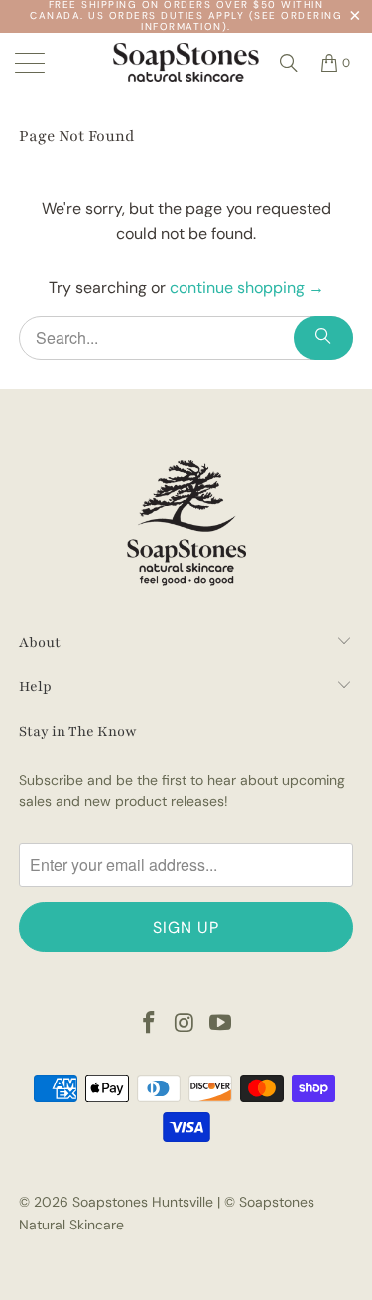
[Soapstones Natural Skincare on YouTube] (220, 1024)
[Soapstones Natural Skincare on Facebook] (150, 1024)
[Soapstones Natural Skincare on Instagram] (185, 1024)
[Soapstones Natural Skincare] (186, 62)
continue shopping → (247, 287)
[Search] (289, 62)
